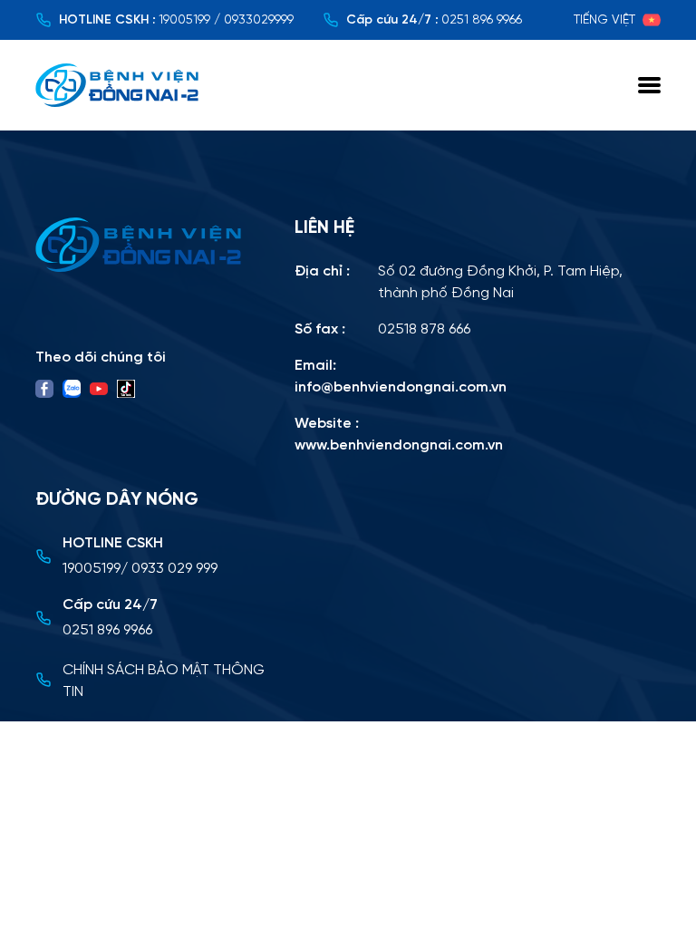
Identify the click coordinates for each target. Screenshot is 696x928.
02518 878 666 (424, 329)
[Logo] (154, 245)
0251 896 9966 (481, 20)
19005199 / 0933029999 (226, 20)
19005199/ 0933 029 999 (140, 568)
